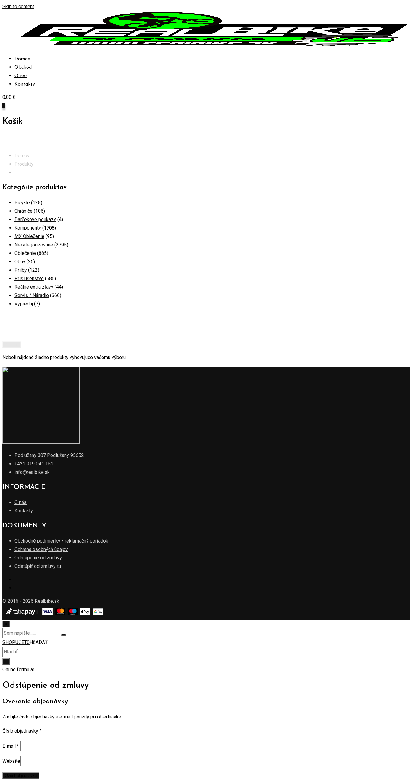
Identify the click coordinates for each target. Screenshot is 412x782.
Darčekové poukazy (35, 219)
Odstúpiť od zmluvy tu (37, 566)
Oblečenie (25, 253)
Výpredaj (23, 304)
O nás (20, 76)
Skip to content (18, 6)
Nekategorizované (33, 245)
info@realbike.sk (32, 472)
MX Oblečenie (29, 236)
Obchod (23, 67)
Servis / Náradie (31, 295)
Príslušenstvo (29, 278)
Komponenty (27, 228)
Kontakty (24, 84)
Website (11, 761)
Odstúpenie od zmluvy (38, 558)
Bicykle (22, 202)
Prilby (20, 270)
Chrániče (23, 211)
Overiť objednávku (21, 775)
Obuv (19, 261)
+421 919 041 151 (33, 464)
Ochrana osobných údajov (41, 549)
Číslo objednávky (22, 731)
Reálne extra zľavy (33, 287)
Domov (22, 59)
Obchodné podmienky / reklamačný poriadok (61, 541)
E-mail (10, 746)
